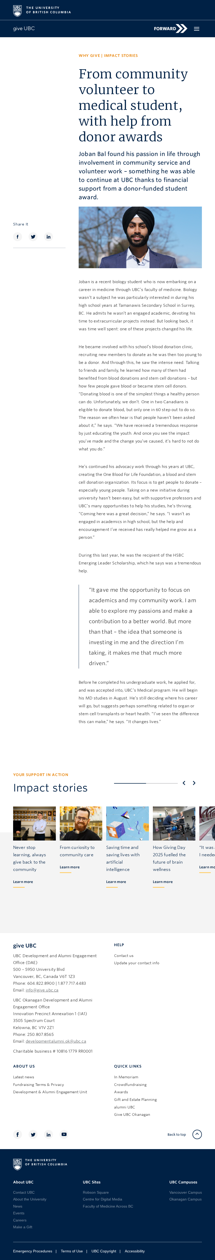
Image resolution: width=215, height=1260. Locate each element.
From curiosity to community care (77, 851)
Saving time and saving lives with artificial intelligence (123, 858)
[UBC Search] (196, 8)
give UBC (24, 945)
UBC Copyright (104, 1251)
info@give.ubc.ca (42, 990)
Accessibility (135, 1251)
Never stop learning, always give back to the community (29, 858)
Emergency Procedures (32, 1251)
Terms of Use (72, 1251)
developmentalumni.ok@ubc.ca (56, 1041)
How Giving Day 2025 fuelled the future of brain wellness (169, 858)
